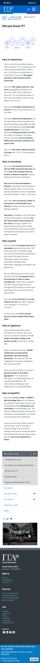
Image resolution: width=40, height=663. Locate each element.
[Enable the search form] (28, 10)
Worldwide (5, 582)
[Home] (8, 8)
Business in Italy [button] (10, 493)
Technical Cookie (10, 658)
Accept (34, 659)
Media (6, 510)
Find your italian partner (10, 593)
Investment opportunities (10, 598)
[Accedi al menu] (33, 9)
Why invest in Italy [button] (11, 453)
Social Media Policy (8, 622)
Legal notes (6, 613)
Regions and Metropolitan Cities (17, 482)
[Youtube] (11, 519)
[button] (34, 454)
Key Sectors (8, 488)
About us (5, 577)
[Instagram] (10, 632)
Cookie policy (6, 620)
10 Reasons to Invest (13, 459)
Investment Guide (11, 505)
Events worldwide (8, 600)
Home (4, 17)
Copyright (5, 611)
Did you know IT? (11, 470)
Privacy (4, 616)
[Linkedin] (7, 519)
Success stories (11, 476)
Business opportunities (9, 595)
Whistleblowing (7, 580)
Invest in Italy (15, 17)
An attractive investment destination (19, 465)
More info (5, 654)
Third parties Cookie (11, 660)
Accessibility (6, 618)
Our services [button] (9, 499)
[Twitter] (4, 519)
